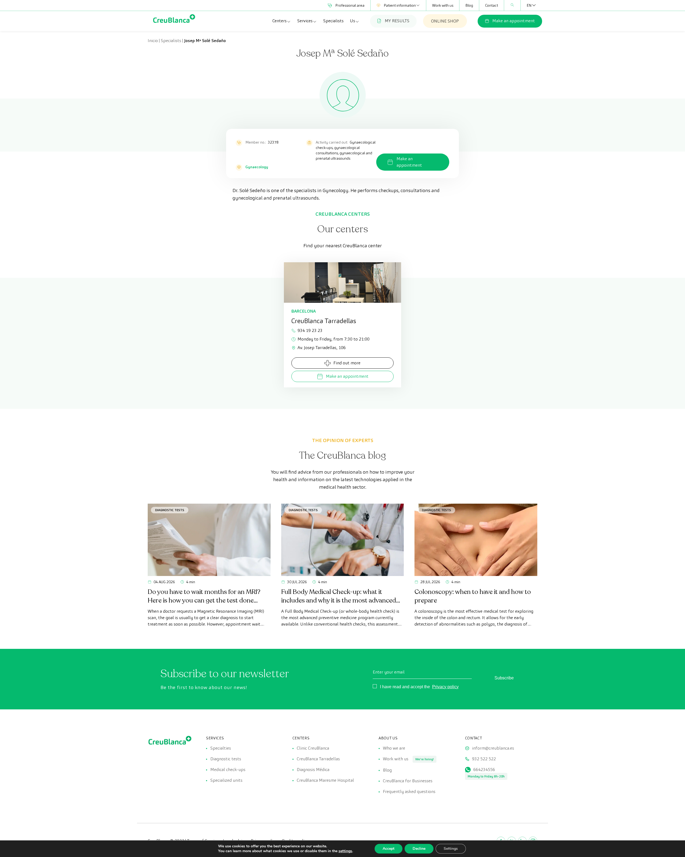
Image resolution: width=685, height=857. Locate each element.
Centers (279, 21)
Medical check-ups (227, 769)
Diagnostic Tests (169, 510)
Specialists (333, 21)
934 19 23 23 (310, 330)
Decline (419, 848)
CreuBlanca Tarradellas (318, 759)
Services (305, 21)
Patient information (400, 5)
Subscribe (504, 678)
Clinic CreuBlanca (313, 748)
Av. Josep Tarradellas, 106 (322, 347)
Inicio (153, 40)
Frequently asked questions (409, 791)
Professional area (349, 5)
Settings (451, 848)
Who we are (394, 748)
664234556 (484, 769)
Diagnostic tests (225, 759)
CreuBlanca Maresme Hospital (325, 780)
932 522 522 (484, 759)
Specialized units (226, 780)
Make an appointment (513, 21)
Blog (469, 5)
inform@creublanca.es (493, 748)
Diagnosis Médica (313, 769)
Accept (388, 848)
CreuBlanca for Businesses (407, 781)
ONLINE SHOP (445, 21)
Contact (491, 5)
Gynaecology (256, 166)
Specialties (220, 748)
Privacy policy (445, 686)
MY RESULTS (397, 21)
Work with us (442, 5)
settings (345, 851)
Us (352, 21)
